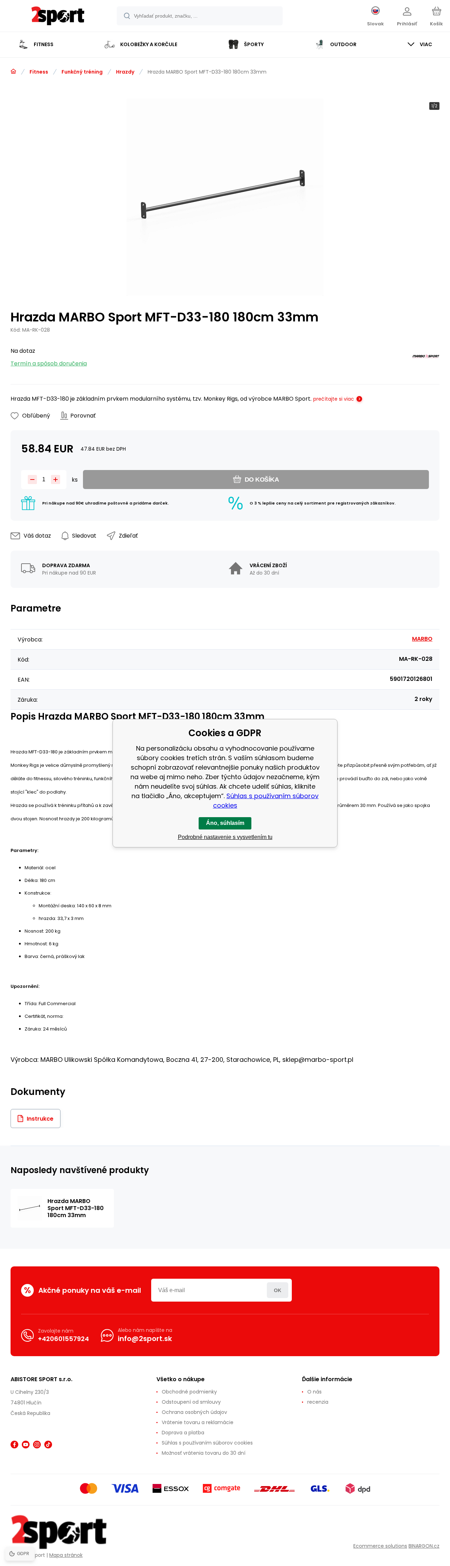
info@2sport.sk (145, 1338)
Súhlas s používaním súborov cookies (207, 1442)
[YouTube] (26, 1444)
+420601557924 (63, 1338)
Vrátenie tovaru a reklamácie (197, 1422)
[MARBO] (425, 357)
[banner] (57, 16)
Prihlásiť (277, 1290)
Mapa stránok (66, 1555)
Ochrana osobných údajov (194, 1412)
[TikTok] (48, 1444)
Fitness (39, 71)
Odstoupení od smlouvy (191, 1401)
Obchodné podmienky (189, 1391)
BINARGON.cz (424, 1545)
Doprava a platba (183, 1432)
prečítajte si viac (333, 398)
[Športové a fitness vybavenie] (13, 71)
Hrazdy (125, 71)
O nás (314, 1391)
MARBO (422, 639)
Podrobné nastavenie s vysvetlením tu (225, 837)
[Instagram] (37, 1444)
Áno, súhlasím (225, 823)
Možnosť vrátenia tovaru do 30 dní (203, 1453)
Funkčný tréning (82, 71)
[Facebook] (14, 1444)
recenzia (317, 1401)
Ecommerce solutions (380, 1545)
